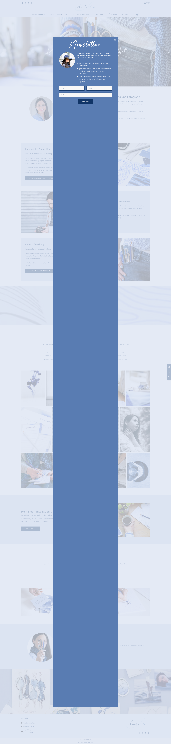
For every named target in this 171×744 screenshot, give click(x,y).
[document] (85, 372)
